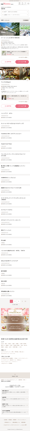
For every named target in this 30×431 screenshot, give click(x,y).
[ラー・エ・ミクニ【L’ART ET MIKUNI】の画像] (15, 29)
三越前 (13, 343)
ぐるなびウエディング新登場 (6, 363)
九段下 (10, 347)
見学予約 (9, 61)
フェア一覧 (23, 61)
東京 (24, 379)
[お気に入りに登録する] (27, 35)
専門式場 (16, 351)
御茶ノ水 (2, 345)
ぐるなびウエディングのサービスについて (11, 424)
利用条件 (14, 419)
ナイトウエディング (5, 359)
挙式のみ (19, 359)
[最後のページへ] (25, 301)
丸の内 (2, 343)
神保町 (2, 347)
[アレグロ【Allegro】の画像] (15, 73)
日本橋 (9, 343)
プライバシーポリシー (22, 419)
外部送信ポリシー (8, 422)
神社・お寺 (21, 351)
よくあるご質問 (23, 424)
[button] (15, 392)
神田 (6, 343)
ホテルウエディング (5, 353)
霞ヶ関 (25, 345)
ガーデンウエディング (23, 358)
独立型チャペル (13, 359)
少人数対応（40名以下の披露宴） (7, 358)
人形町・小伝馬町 (23, 343)
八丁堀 (20, 347)
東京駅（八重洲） (17, 345)
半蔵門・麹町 (15, 347)
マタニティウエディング (5, 361)
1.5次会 (15, 358)
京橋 (22, 345)
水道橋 (6, 347)
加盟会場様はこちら (16, 422)
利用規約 (10, 419)
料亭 (12, 351)
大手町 (11, 345)
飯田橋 (7, 345)
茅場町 (17, 343)
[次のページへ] (22, 301)
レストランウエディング (5, 351)
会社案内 (5, 419)
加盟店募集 (23, 422)
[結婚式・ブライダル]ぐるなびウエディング (9, 379)
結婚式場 (20, 379)
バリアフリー (14, 361)
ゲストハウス (12, 353)
